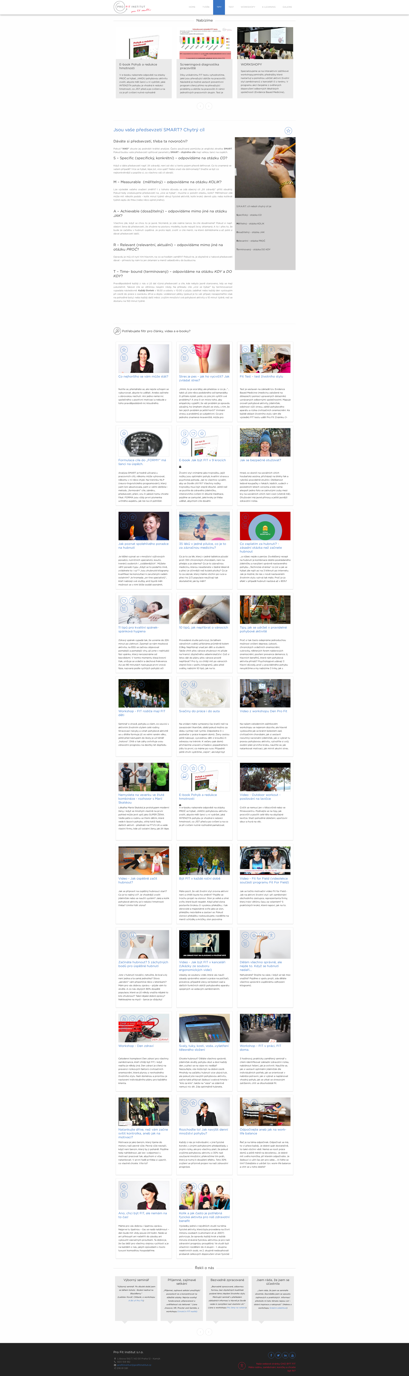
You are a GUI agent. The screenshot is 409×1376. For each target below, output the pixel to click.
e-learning (269, 7)
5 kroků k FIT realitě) (187, 1311)
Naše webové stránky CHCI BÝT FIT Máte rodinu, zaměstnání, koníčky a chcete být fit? (272, 1367)
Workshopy (248, 7)
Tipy (219, 7)
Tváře (206, 7)
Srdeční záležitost (278, 1308)
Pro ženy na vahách (236, 1307)
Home (192, 7)
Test (231, 7)
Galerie (287, 7)
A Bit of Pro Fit (135, 1300)
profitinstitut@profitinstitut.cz (134, 1365)
